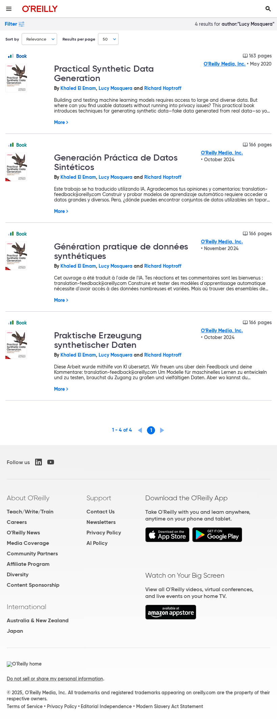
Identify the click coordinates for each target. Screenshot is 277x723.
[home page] (40, 9)
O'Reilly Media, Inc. (225, 64)
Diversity (17, 574)
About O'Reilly (28, 498)
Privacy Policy (103, 532)
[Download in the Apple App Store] (167, 540)
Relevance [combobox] (36, 39)
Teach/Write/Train (30, 511)
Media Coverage (28, 543)
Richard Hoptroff (162, 88)
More (59, 122)
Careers (17, 522)
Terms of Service (25, 706)
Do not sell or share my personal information (55, 679)
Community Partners (32, 553)
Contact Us (100, 511)
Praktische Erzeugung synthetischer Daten (98, 340)
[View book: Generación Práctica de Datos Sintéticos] (27, 167)
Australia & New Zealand (38, 620)
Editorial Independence (106, 706)
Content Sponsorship (33, 584)
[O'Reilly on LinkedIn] (38, 462)
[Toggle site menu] (9, 9)
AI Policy (96, 543)
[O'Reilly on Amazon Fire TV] (170, 617)
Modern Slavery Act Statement (169, 706)
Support (98, 498)
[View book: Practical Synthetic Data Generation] (27, 78)
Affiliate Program (28, 564)
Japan (15, 630)
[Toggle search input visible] (268, 9)
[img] (11, 55)
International (26, 607)
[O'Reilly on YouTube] (50, 462)
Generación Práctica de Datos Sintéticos (116, 162)
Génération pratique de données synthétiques (121, 251)
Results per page (78, 39)
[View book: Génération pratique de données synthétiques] (27, 256)
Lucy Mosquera (115, 88)
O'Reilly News (23, 532)
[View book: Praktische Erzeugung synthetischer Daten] (27, 345)
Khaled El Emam (78, 88)
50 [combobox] (105, 39)
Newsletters (101, 522)
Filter (11, 23)
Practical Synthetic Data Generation (104, 73)
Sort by (12, 39)
